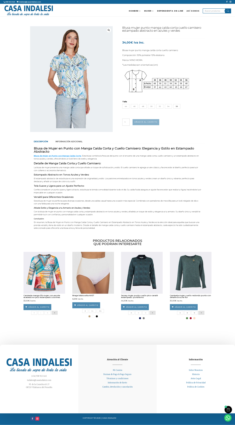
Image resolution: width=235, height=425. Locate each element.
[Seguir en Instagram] (198, 391)
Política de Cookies (195, 387)
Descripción (41, 141)
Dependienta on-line (170, 11)
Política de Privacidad (196, 382)
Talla (124, 102)
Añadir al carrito (145, 122)
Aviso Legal (196, 378)
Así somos (193, 11)
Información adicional (69, 141)
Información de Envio (117, 382)
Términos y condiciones (117, 378)
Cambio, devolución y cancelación (117, 387)
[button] (109, 30)
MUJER (148, 11)
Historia (196, 374)
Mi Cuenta (117, 370)
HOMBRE (134, 11)
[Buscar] (228, 10)
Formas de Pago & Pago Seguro (117, 374)
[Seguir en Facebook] (193, 391)
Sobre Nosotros (196, 370)
